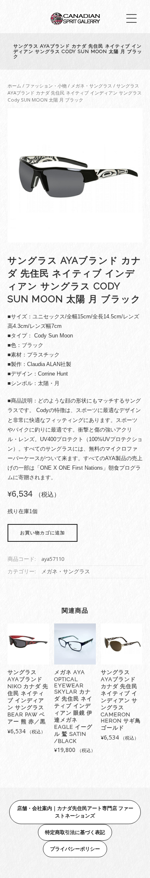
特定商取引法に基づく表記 (75, 832)
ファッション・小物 (46, 85)
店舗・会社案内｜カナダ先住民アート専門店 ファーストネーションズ (75, 812)
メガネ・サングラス (91, 85)
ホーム (14, 85)
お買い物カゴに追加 (42, 533)
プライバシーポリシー (75, 848)
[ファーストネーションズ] (75, 23)
